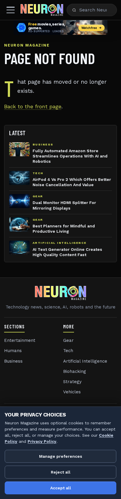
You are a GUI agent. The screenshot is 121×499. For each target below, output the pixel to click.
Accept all (60, 488)
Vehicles (72, 392)
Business (13, 361)
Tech (68, 350)
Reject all (60, 472)
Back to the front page (32, 106)
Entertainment (19, 340)
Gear (68, 340)
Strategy (72, 381)
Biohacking (74, 371)
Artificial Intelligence (85, 361)
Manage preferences (60, 456)
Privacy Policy (42, 441)
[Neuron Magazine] (42, 10)
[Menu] (10, 10)
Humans (13, 350)
